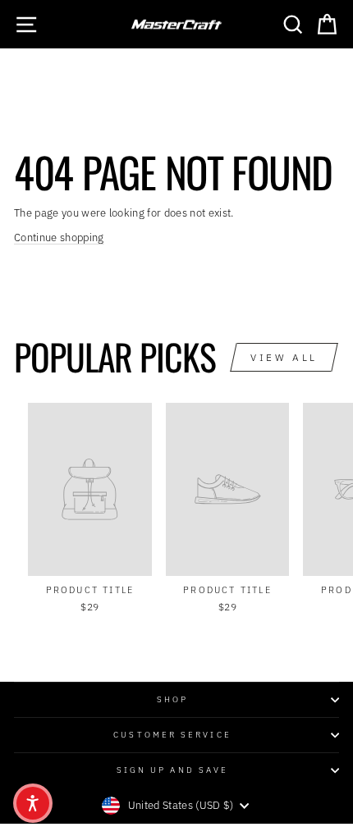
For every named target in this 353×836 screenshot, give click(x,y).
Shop (172, 699)
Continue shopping (58, 237)
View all (284, 357)
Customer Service (172, 734)
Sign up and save (172, 769)
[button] (33, 803)
